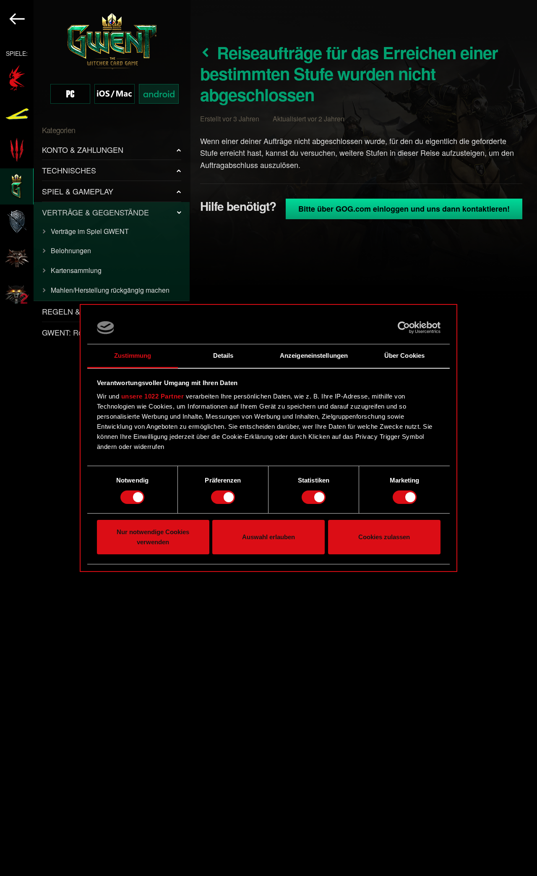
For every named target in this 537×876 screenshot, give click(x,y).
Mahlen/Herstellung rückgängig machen (110, 290)
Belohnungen (71, 250)
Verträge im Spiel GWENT (90, 231)
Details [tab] (223, 355)
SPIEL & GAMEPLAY (77, 191)
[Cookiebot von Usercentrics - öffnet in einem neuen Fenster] (404, 327)
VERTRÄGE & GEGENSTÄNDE (95, 212)
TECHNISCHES (69, 170)
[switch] (223, 497)
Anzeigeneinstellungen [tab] (314, 355)
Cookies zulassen (384, 537)
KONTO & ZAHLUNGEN (82, 149)
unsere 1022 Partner (152, 396)
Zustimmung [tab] (132, 355)
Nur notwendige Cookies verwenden (153, 537)
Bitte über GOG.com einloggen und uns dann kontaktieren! (404, 208)
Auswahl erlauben (268, 537)
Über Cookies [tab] (404, 355)
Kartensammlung (76, 270)
